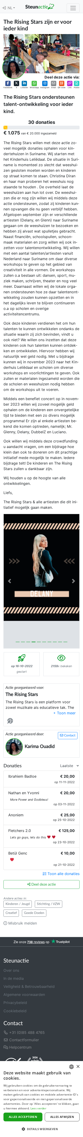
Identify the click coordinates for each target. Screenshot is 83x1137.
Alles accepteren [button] (23, 1117)
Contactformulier (23, 1040)
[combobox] (71, 1066)
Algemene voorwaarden (24, 994)
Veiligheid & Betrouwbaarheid (29, 986)
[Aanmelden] (4, 8)
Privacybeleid (15, 1002)
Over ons (11, 970)
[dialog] (41, 1099)
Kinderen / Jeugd (18, 904)
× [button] (78, 1066)
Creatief (11, 913)
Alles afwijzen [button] (62, 1117)
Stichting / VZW (48, 904)
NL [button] (10, 8)
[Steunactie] (40, 6)
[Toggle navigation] (73, 8)
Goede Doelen (34, 913)
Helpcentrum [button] (20, 1047)
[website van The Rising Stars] (11, 721)
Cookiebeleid (15, 1011)
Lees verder (38, 1108)
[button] (7, 85)
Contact (69, 735)
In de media (13, 978)
